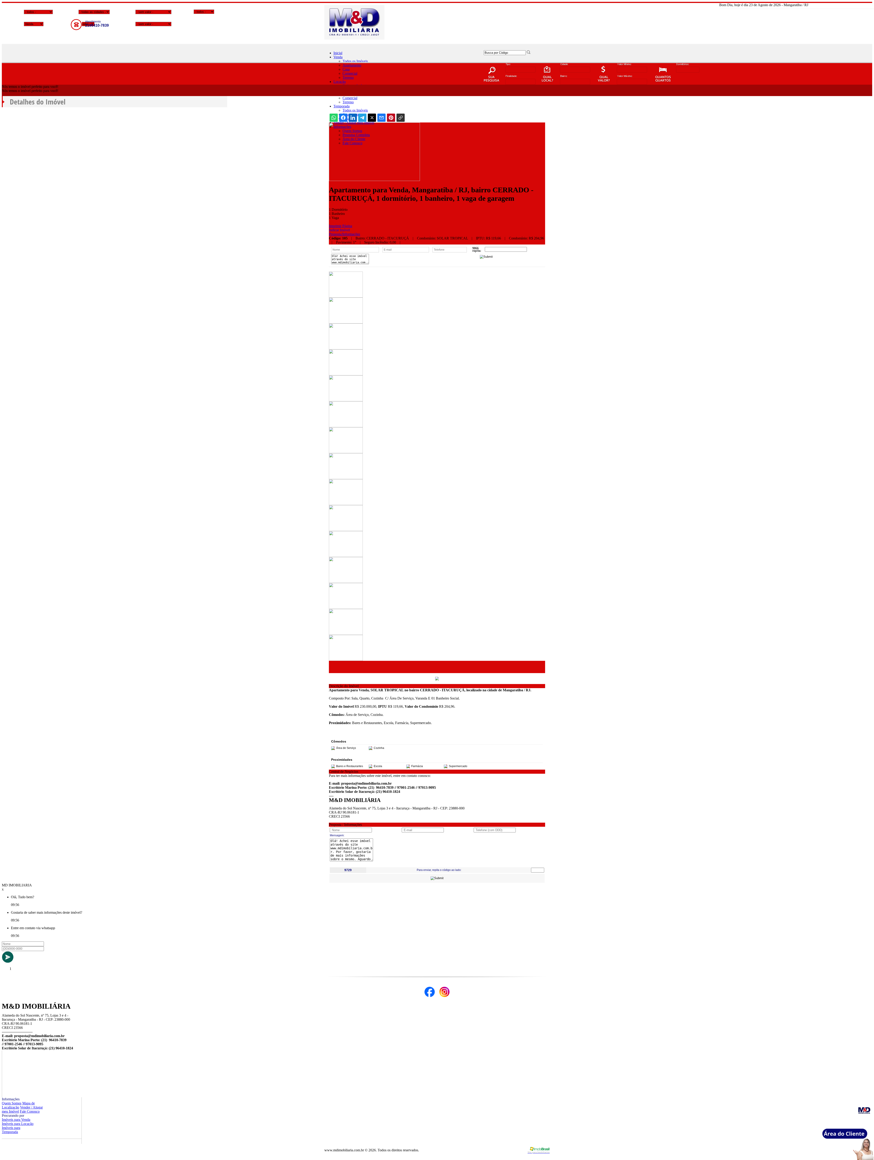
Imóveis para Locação (17, 1124)
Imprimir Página (340, 226)
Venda (338, 57)
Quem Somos (352, 131)
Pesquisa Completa (356, 135)
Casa (346, 69)
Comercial (350, 73)
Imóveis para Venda (16, 1120)
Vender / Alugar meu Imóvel (353, 123)
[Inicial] (354, 38)
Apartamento (352, 65)
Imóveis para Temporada (11, 1130)
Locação (339, 82)
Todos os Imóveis (355, 61)
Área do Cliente (354, 139)
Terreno (348, 77)
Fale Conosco (352, 143)
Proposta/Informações (344, 234)
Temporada (341, 106)
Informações (342, 127)
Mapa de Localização (18, 1105)
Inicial (337, 53)
